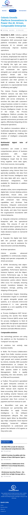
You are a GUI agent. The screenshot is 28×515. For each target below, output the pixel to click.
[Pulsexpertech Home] (7, 3)
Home (2, 505)
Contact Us (3, 511)
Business (4, 10)
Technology (13, 10)
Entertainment (22, 10)
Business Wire (4, 507)
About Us (3, 509)
